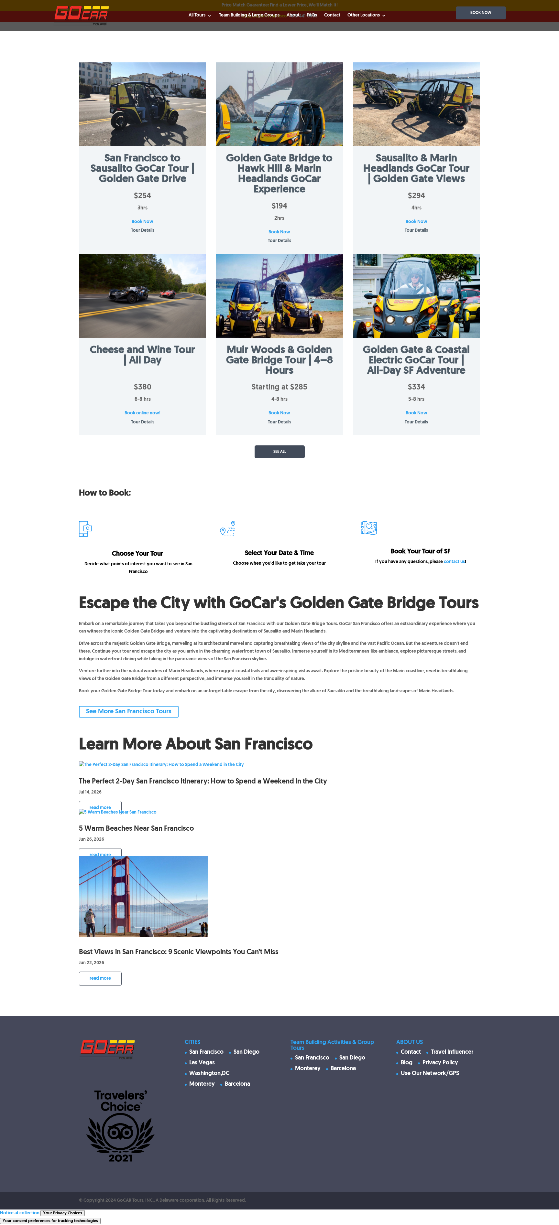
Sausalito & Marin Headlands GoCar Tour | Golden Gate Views (416, 169)
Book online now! (142, 413)
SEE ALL (279, 452)
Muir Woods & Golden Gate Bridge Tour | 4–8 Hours (279, 360)
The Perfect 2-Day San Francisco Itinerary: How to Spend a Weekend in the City (203, 781)
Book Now (142, 221)
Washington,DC (209, 1074)
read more (100, 807)
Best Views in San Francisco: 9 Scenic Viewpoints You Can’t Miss (179, 952)
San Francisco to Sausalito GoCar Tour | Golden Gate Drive (142, 169)
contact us (454, 561)
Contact (332, 15)
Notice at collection (19, 1213)
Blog (406, 1063)
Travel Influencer (452, 1052)
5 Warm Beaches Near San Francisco (136, 829)
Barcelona (237, 1084)
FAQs (312, 15)
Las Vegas (202, 1063)
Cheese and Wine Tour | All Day (142, 355)
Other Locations (363, 15)
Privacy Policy (440, 1063)
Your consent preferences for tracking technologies (50, 1221)
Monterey (202, 1084)
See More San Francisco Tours (128, 711)
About (293, 15)
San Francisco (206, 1052)
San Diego (246, 1052)
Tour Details (142, 230)
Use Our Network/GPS (430, 1074)
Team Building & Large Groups (249, 15)
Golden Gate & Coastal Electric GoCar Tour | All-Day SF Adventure (416, 360)
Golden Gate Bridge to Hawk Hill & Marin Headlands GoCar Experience (279, 174)
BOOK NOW (480, 13)
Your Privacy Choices (62, 1213)
